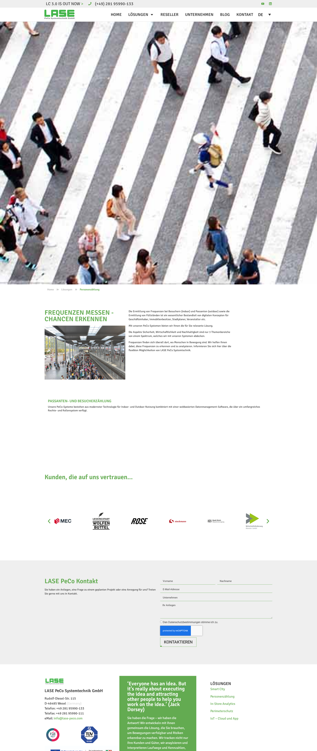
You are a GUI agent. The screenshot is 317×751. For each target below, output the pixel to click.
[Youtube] (263, 4)
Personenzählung (222, 696)
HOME (116, 14)
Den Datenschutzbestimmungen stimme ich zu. (190, 622)
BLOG (225, 14)
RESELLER (169, 14)
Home (50, 289)
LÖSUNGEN (138, 14)
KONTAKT (244, 14)
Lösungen (66, 289)
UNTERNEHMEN (199, 14)
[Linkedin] (270, 4)
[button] (49, 521)
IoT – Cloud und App (224, 718)
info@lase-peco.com (68, 718)
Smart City (217, 689)
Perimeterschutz (221, 711)
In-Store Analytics (222, 704)
